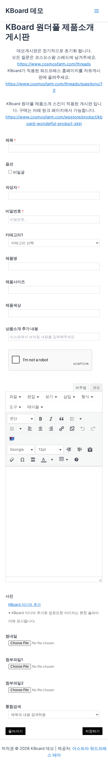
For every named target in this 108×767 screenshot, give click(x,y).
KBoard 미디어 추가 (24, 604)
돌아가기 (15, 731)
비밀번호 (15, 211)
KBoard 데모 (24, 11)
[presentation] (15, 396)
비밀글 (18, 172)
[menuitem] (15, 396)
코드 (96, 387)
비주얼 (81, 387)
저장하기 (92, 731)
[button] (21, 418)
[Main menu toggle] (96, 11)
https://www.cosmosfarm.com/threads (54, 64)
